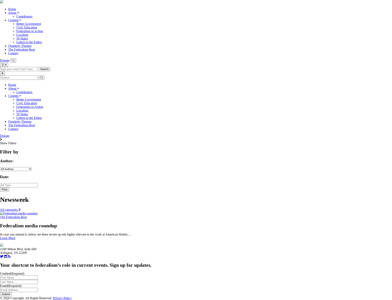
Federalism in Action (29, 31)
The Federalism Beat (21, 49)
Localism (22, 35)
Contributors (24, 16)
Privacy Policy (62, 298)
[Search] (13, 60)
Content (13, 20)
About (12, 12)
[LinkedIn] (6, 256)
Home (12, 9)
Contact (13, 53)
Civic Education (26, 27)
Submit (6, 294)
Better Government (28, 24)
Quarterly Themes (19, 46)
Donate (4, 60)
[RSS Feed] (9, 256)
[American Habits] (1, 2)
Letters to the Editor (29, 42)
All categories (9, 209)
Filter (5, 189)
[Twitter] (2, 256)
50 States (22, 38)
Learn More (7, 238)
